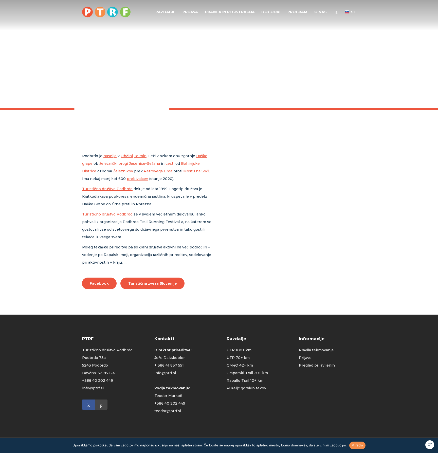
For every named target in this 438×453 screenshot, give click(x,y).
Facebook (99, 283)
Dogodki (270, 12)
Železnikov (123, 171)
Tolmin (140, 156)
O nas (320, 12)
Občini (127, 156)
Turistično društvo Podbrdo (107, 189)
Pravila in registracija (230, 12)
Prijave (305, 357)
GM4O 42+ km (240, 365)
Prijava (190, 12)
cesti (170, 163)
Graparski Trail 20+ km (247, 373)
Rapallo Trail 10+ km (245, 380)
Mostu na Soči (196, 171)
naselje (110, 156)
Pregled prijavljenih (317, 365)
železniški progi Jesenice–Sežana (129, 163)
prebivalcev (137, 178)
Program (297, 12)
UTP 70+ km (238, 357)
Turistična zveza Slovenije (152, 283)
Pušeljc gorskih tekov (246, 388)
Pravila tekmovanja (316, 350)
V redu (357, 445)
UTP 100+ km (239, 350)
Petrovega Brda (158, 171)
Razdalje (165, 12)
